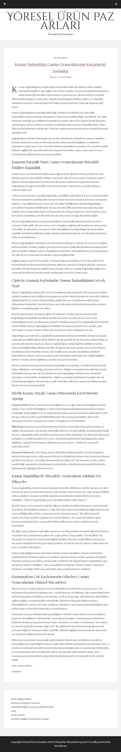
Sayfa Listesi (17, 715)
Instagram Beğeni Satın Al (25, 703)
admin (68, 77)
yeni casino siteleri (22, 665)
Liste (13, 711)
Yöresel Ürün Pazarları (60, 22)
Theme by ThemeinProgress (70, 742)
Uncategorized (60, 58)
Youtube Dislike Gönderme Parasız (30, 719)
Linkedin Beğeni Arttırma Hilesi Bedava (32, 707)
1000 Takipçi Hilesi (21, 699)
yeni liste (16, 671)
